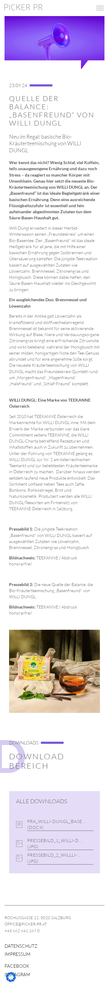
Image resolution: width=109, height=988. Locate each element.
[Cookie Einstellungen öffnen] (11, 980)
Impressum (18, 954)
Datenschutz (21, 946)
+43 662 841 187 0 (22, 930)
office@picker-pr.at (26, 924)
